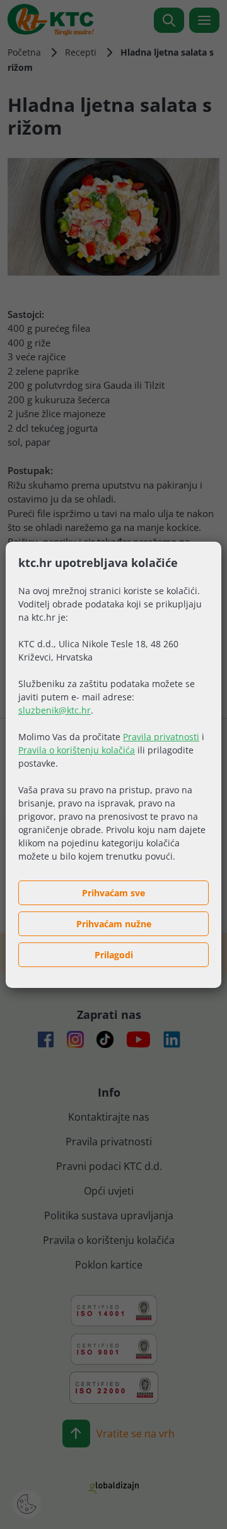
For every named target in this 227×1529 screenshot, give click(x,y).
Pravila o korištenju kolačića (76, 750)
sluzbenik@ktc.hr (54, 710)
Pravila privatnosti (161, 737)
